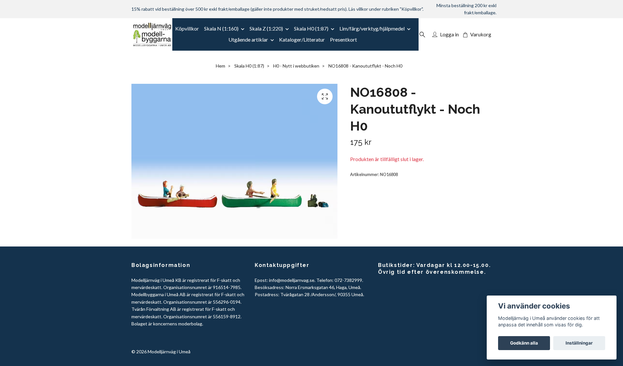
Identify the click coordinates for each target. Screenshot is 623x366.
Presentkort (343, 39)
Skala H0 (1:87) (311, 28)
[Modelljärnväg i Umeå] (152, 34)
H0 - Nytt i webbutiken (296, 66)
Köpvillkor (187, 28)
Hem (220, 66)
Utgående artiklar (248, 39)
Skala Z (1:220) (266, 28)
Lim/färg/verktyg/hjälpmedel (372, 28)
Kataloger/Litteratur (302, 39)
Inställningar (579, 343)
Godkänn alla (524, 343)
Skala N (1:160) (221, 28)
